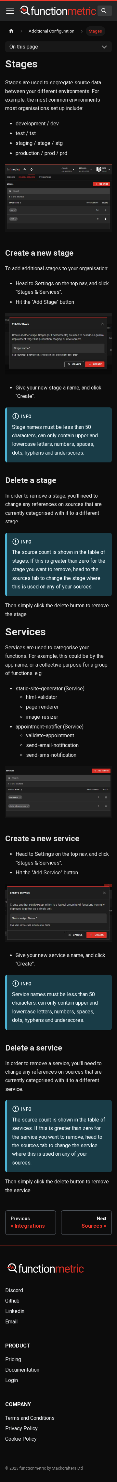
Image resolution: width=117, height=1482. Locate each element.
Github (12, 1301)
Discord (14, 1290)
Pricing (13, 1359)
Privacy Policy (21, 1428)
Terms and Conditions (30, 1418)
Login (11, 1380)
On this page (23, 47)
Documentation (22, 1370)
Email (11, 1322)
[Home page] (11, 31)
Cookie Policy (21, 1439)
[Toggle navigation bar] (10, 11)
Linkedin (14, 1311)
